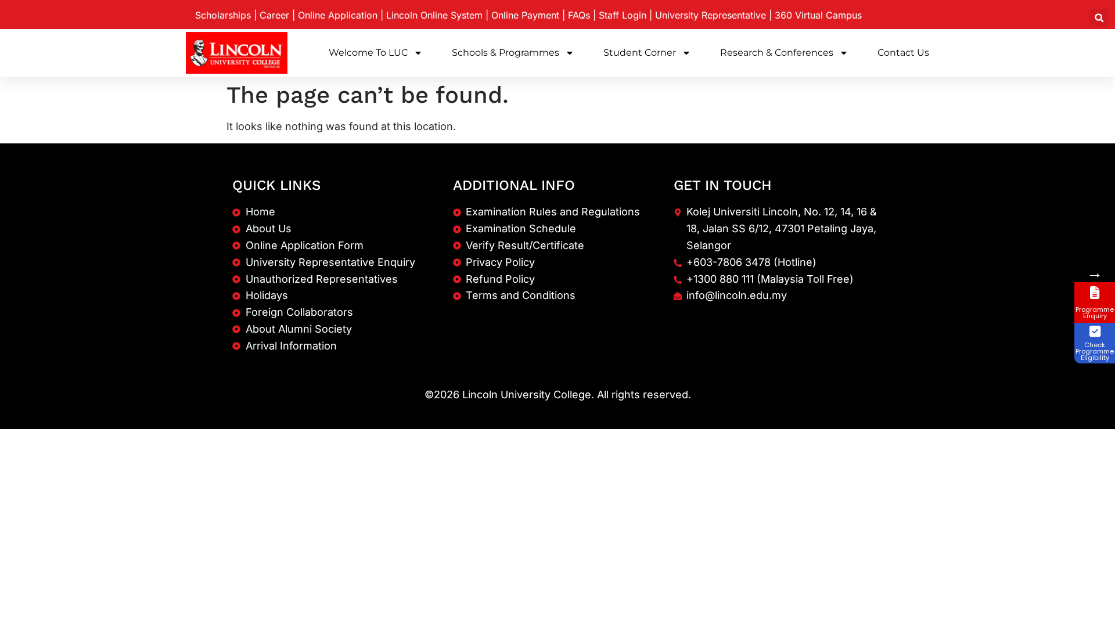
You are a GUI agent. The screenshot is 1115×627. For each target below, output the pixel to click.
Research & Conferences (776, 52)
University (710, 15)
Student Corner (639, 52)
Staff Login (622, 15)
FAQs (579, 15)
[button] (1099, 18)
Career (274, 15)
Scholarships (223, 15)
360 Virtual (818, 15)
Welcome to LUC (368, 52)
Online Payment (525, 15)
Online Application (337, 15)
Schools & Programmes (505, 52)
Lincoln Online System (434, 15)
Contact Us (903, 52)
